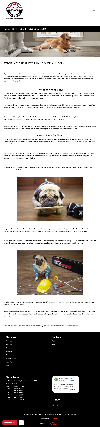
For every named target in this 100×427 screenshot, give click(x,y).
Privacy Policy (62, 414)
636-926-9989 (12, 384)
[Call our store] (21, 422)
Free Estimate (9, 423)
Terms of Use (72, 414)
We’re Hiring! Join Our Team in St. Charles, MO (25, 29)
